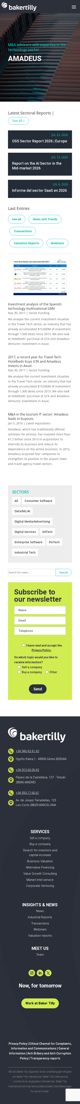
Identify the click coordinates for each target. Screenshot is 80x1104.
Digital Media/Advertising (32, 521)
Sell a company (40, 838)
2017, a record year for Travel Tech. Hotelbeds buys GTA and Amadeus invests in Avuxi (35, 361)
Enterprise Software (28, 542)
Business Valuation (40, 861)
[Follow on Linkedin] (40, 973)
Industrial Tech (25, 552)
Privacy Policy (18, 1043)
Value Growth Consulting (40, 873)
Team (40, 954)
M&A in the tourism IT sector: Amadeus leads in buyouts (38, 416)
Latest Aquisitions (38, 423)
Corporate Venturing (40, 886)
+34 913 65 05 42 (27, 770)
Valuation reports (40, 935)
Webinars (57, 243)
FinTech (54, 542)
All (16, 501)
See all (16, 219)
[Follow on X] (48, 973)
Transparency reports (45, 1058)
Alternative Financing (40, 867)
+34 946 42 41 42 (27, 751)
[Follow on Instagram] (32, 973)
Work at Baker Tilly (40, 1003)
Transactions (23, 231)
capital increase (40, 855)
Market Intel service (40, 880)
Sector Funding (39, 313)
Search (63, 572)
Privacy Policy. (41, 650)
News (40, 911)
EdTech (47, 532)
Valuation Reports (26, 243)
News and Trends (45, 219)
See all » (18, 120)
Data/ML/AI (22, 511)
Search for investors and (40, 850)
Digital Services (25, 532)
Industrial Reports (40, 917)
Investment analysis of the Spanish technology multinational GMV (35, 306)
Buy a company (40, 844)
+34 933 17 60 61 (27, 793)
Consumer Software (38, 501)
